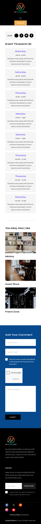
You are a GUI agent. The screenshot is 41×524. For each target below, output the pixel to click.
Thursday (20, 93)
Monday (20, 114)
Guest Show (12, 284)
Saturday (20, 51)
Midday (9, 256)
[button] (20, 18)
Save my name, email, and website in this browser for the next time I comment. (22, 361)
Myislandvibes (10, 520)
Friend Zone (12, 311)
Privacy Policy (15, 515)
